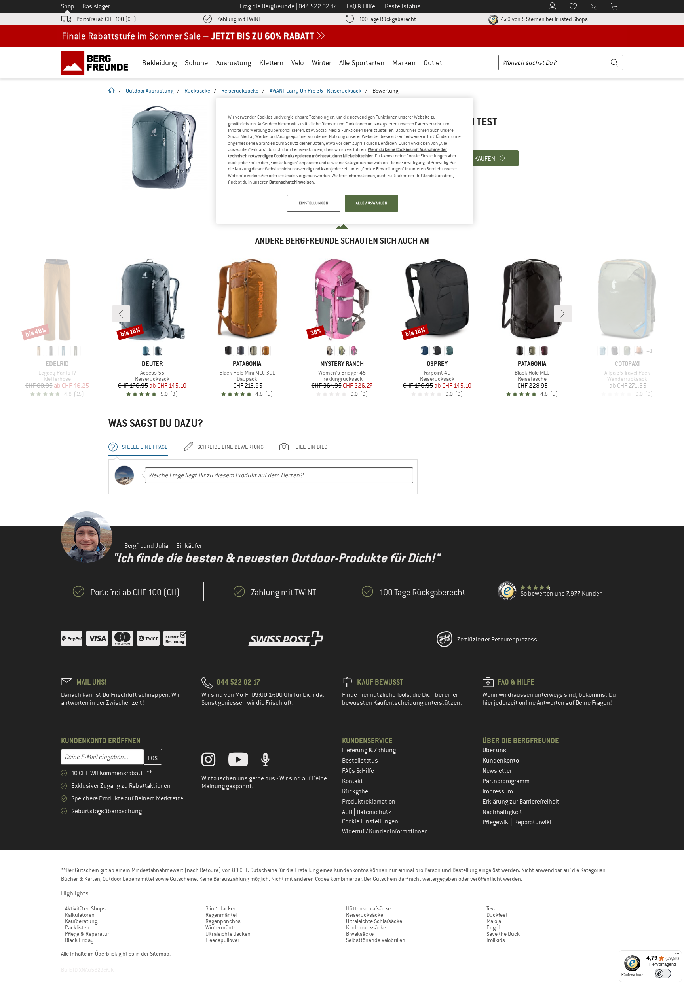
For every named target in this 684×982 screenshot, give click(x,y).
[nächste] (563, 313)
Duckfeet (496, 914)
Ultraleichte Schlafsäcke (374, 921)
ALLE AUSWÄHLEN (372, 203)
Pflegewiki (497, 822)
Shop (67, 6)
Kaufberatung (81, 921)
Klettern (271, 62)
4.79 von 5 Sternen (544, 19)
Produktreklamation (368, 802)
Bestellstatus (360, 760)
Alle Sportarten (361, 62)
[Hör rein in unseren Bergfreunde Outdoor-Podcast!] (271, 761)
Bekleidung (159, 62)
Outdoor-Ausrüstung (149, 90)
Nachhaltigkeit (502, 812)
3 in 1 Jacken (221, 908)
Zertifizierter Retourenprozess (497, 639)
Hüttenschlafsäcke (368, 908)
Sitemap (159, 953)
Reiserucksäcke (239, 90)
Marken (404, 62)
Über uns (494, 750)
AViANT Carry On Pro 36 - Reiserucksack (315, 90)
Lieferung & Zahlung (369, 750)
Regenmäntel (221, 914)
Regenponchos (223, 921)
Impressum (498, 791)
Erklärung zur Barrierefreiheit (521, 802)
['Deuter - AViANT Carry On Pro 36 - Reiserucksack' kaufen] (163, 147)
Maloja (493, 921)
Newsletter (497, 771)
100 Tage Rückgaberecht (387, 19)
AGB (347, 812)
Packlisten (77, 927)
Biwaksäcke (360, 933)
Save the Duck (503, 933)
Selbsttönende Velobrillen (375, 940)
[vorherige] (121, 313)
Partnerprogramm (506, 781)
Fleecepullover (222, 940)
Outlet (433, 62)
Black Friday (79, 940)
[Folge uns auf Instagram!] (214, 761)
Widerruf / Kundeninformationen (385, 831)
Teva (491, 908)
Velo (297, 62)
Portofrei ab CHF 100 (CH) (106, 19)
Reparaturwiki (532, 822)
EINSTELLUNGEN (313, 203)
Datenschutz (374, 812)
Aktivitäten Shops (85, 908)
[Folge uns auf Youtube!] (244, 761)
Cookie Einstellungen (370, 821)
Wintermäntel (221, 927)
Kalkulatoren (80, 914)
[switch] (663, 973)
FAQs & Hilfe (358, 771)
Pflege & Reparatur (87, 933)
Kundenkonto (501, 760)
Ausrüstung (233, 62)
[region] (344, 161)
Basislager (96, 6)
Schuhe (196, 62)
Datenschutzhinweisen (291, 182)
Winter (321, 62)
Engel (493, 927)
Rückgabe (355, 791)
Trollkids (495, 940)
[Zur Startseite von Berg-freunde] (97, 62)
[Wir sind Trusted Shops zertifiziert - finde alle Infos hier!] (507, 591)
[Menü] (677, 955)
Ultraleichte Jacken (228, 933)
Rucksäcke (197, 90)
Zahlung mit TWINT (239, 19)
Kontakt (352, 781)
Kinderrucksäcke (366, 927)
